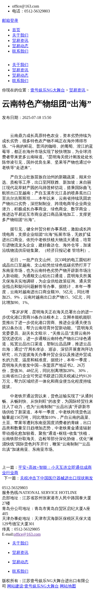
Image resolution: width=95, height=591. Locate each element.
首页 (16, 30)
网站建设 (15, 586)
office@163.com (27, 534)
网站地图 (68, 586)
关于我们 (20, 35)
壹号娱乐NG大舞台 (47, 90)
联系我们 (20, 51)
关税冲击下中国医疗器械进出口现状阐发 (56, 478)
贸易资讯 (20, 40)
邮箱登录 (10, 20)
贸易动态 (20, 46)
